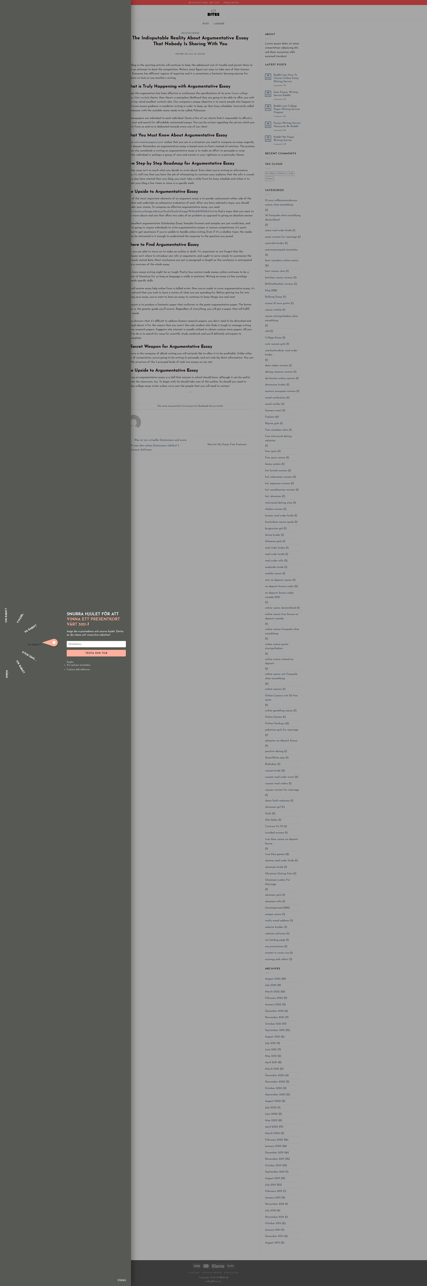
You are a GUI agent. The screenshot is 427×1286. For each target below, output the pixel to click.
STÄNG (121, 1280)
